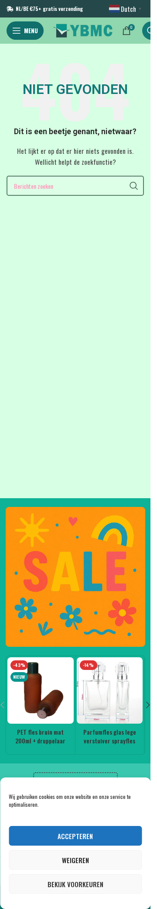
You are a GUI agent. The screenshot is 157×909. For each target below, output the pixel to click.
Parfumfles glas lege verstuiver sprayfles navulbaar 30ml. (109, 740)
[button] (148, 705)
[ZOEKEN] (134, 186)
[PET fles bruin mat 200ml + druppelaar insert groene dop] (40, 690)
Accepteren (75, 836)
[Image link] (75, 575)
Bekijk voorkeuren (75, 884)
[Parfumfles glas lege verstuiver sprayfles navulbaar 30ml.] (110, 690)
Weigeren (75, 860)
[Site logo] (82, 29)
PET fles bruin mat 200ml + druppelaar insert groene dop (40, 740)
